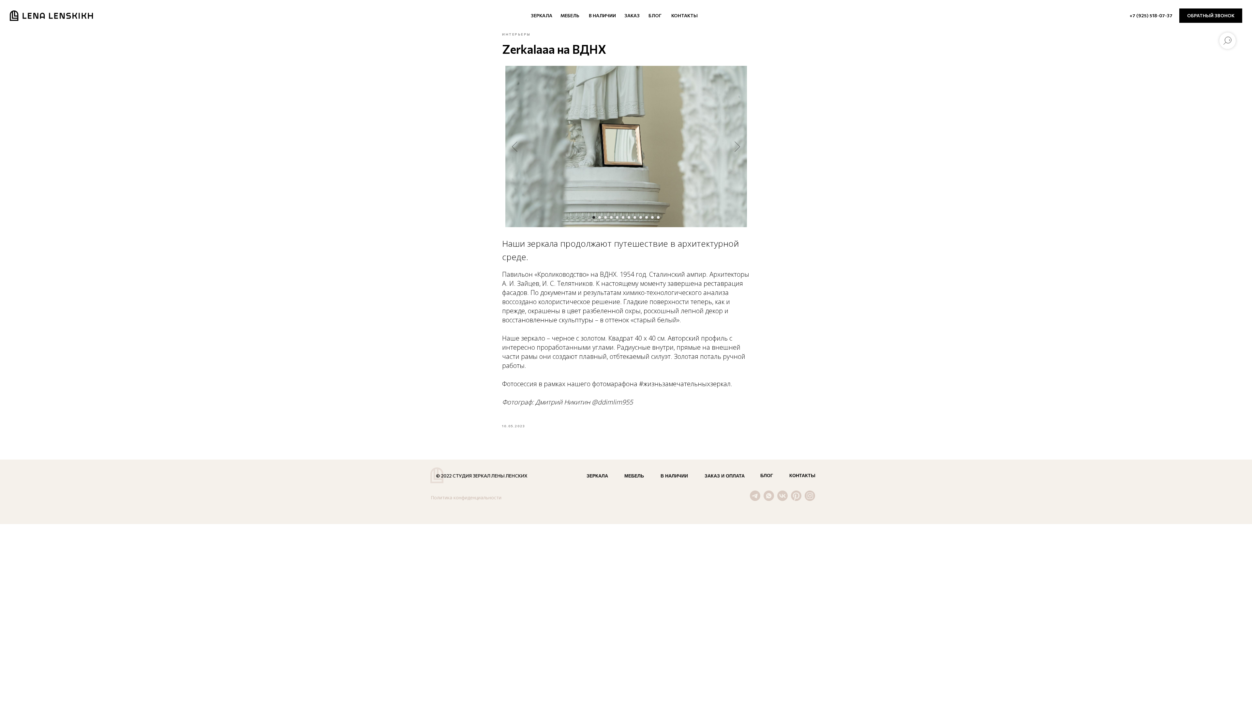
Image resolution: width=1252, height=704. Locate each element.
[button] (1210, 15)
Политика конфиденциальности (466, 497)
